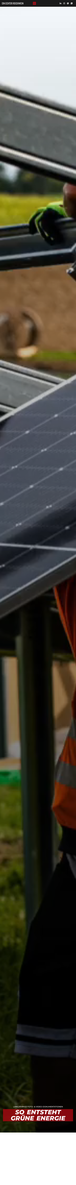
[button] (34, 3)
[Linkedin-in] (60, 3)
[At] (68, 3)
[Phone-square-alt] (72, 3)
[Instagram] (64, 3)
